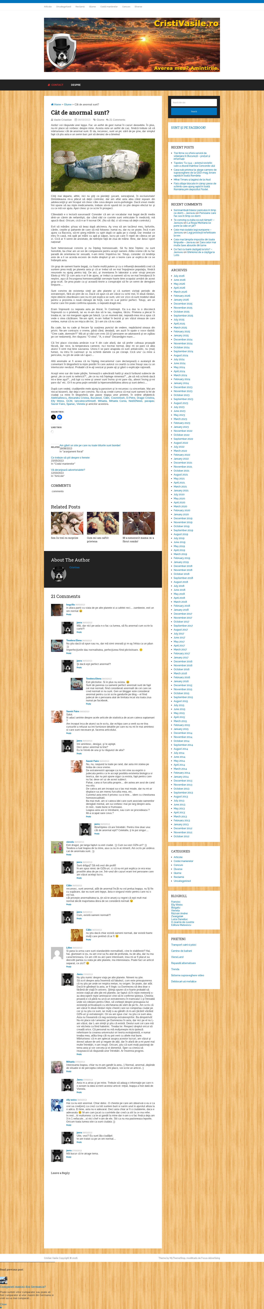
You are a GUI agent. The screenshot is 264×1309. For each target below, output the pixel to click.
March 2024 (180, 375)
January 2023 (181, 426)
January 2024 (181, 383)
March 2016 (180, 673)
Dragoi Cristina (145, 397)
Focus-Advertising (210, 1258)
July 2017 (179, 633)
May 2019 (179, 546)
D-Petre (130, 397)
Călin (106, 397)
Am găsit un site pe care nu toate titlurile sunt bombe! (90, 445)
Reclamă (80, 7)
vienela (70, 842)
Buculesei (96, 397)
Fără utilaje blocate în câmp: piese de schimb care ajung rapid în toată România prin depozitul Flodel (195, 186)
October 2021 (181, 470)
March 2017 (180, 649)
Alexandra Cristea (78, 397)
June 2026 (179, 279)
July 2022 (179, 446)
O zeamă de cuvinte (182, 922)
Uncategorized (63, 7)
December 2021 (183, 462)
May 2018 (179, 593)
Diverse (138, 7)
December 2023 (183, 387)
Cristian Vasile (51, 1258)
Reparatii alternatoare (183, 963)
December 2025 (183, 303)
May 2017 (179, 641)
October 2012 (181, 836)
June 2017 (179, 637)
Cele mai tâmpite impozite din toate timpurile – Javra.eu (194, 241)
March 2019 (180, 554)
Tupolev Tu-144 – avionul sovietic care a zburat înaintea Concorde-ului (194, 164)
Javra (79, 974)
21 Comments (117, 119)
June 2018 (179, 589)
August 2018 (181, 582)
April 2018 (179, 597)
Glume (92, 7)
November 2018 (183, 570)
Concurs (126, 7)
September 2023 (183, 399)
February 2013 (182, 820)
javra (79, 622)
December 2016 (183, 661)
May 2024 (179, 367)
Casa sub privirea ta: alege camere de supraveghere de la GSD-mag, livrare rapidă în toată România (195, 172)
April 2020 (179, 502)
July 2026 (179, 275)
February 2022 (182, 454)
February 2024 (182, 379)
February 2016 (182, 677)
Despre (76, 84)
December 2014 (183, 733)
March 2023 (180, 419)
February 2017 (182, 653)
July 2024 (179, 359)
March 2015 (180, 721)
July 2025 (179, 319)
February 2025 (182, 331)
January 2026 (181, 299)
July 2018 (179, 585)
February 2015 (182, 725)
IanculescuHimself (85, 400)
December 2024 (183, 339)
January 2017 (181, 657)
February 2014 (182, 772)
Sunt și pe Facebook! (188, 127)
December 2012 (183, 828)
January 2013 (181, 824)
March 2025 (180, 327)
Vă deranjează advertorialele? (68, 469)
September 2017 (183, 625)
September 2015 (183, 697)
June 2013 (179, 804)
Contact (57, 84)
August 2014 (181, 748)
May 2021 (179, 478)
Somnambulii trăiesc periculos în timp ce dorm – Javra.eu (195, 211)
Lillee (69, 947)
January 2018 (181, 609)
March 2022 (180, 450)
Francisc (175, 901)
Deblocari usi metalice (183, 981)
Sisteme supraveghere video (187, 975)
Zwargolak (177, 916)
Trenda (175, 969)
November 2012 (183, 832)
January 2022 (181, 458)
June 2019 (179, 542)
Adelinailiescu (59, 397)
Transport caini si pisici (183, 944)
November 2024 (183, 343)
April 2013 (179, 812)
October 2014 (181, 741)
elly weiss (71, 1099)
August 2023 (181, 403)
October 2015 (181, 693)
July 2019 (179, 538)
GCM (69, 400)
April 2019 (179, 550)
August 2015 (181, 701)
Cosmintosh (118, 397)
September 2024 (183, 351)
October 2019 (181, 526)
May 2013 (179, 808)
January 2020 (181, 514)
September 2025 (183, 315)
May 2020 (179, 498)
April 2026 (179, 287)
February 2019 (182, 558)
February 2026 (182, 295)
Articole (48, 7)
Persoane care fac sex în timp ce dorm (195, 214)
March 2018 (180, 601)
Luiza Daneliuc (179, 919)
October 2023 (181, 395)
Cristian (74, 567)
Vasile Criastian (63, 119)
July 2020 (179, 494)
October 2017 (181, 621)
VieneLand (177, 957)
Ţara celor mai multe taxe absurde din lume (195, 244)
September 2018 (183, 578)
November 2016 (183, 665)
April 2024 (179, 371)
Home (57, 104)
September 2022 (183, 438)
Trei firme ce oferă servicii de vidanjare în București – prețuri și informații (192, 156)
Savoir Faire (58, 404)
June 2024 (179, 363)
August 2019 (181, 534)
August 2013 (181, 796)
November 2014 (183, 737)
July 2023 (179, 407)
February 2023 (182, 423)
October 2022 (181, 434)
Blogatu (175, 907)
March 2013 (180, 816)
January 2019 (181, 562)
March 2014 (180, 768)
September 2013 (183, 792)
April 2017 (179, 645)
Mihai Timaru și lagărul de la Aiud (192, 179)
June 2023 (179, 411)
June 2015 (179, 709)
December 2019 (183, 518)
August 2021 (181, 474)
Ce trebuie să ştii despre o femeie (70, 457)
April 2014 (179, 764)
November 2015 (183, 689)
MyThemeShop (177, 1258)
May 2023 (179, 415)
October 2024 (182, 347)
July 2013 (179, 800)
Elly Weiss (57, 400)
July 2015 (179, 705)
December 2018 (183, 566)
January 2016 (181, 681)
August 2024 (181, 355)
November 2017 (183, 617)
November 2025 (183, 307)
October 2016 (181, 669)
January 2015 (181, 729)
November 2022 (183, 430)
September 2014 (183, 744)
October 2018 (181, 574)
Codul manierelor (109, 7)
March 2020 (180, 506)
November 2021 (183, 466)
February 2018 (182, 605)
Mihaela (102, 400)
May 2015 (179, 713)
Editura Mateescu (181, 925)
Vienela (81, 404)
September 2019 (183, 530)
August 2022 (181, 442)
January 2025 (181, 335)
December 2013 (183, 780)
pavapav (149, 400)
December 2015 (183, 685)
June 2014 (179, 756)
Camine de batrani (181, 950)
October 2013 (181, 788)
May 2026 (179, 283)
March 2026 (180, 291)
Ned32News (135, 400)
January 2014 (181, 776)
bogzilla (70, 604)
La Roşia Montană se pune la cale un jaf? (192, 224)
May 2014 (179, 760)
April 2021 (179, 482)
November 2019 (183, 522)
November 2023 (183, 391)
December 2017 (183, 613)
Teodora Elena (74, 640)
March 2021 (180, 486)
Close (3, 1304)
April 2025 (179, 323)
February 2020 (182, 510)
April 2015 (179, 717)
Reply (68, 614)
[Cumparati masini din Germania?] (3, 1283)
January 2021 (181, 490)
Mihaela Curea (117, 400)
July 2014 (179, 752)
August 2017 (181, 629)
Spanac (70, 404)
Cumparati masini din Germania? (23, 1287)
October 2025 (181, 311)
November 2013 (183, 784)
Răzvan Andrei (179, 913)
